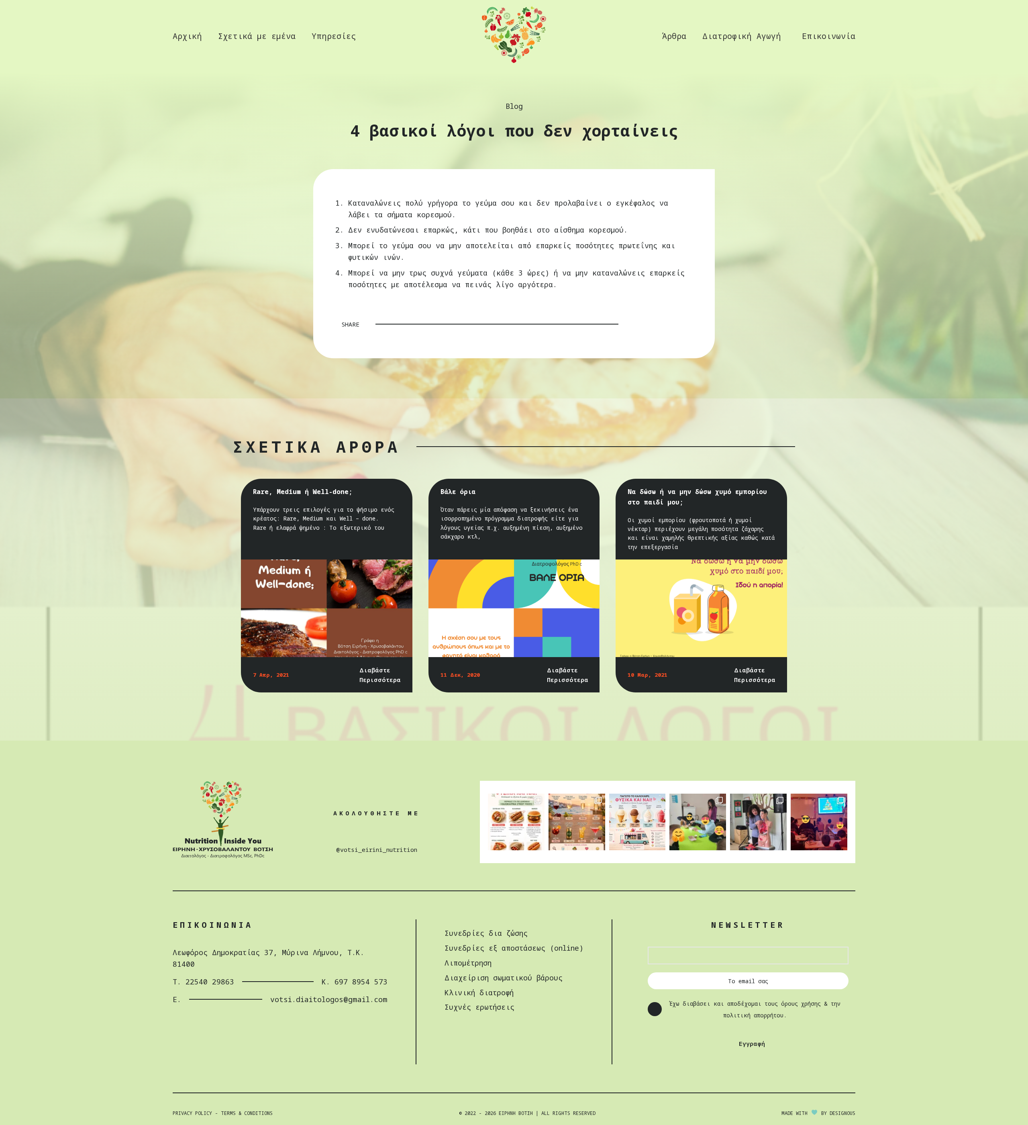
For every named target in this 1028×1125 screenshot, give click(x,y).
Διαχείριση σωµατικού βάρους (504, 977)
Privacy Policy (192, 1113)
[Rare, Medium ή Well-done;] (326, 608)
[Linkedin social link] (671, 324)
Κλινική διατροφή (479, 992)
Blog (514, 106)
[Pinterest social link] (660, 324)
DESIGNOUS (842, 1113)
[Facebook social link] (639, 324)
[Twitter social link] (650, 324)
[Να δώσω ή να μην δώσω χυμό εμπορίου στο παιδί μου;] (701, 608)
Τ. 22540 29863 (203, 981)
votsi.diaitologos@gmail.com (329, 999)
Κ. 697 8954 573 (355, 981)
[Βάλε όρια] (514, 608)
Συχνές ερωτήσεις (479, 1007)
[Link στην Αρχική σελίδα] (514, 62)
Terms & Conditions (247, 1113)
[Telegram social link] (681, 324)
